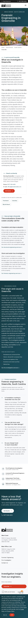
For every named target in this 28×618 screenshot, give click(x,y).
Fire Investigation (6, 560)
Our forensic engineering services (11, 273)
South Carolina (18, 47)
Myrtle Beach (6, 204)
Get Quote (8, 191)
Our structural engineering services (11, 247)
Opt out (5, 615)
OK (12, 615)
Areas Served (9, 47)
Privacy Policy (10, 611)
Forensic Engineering (7, 557)
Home (2, 47)
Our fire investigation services (10, 367)
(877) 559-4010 (11, 184)
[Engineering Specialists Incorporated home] (6, 5)
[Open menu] (26, 5)
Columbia (14, 200)
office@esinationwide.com (14, 186)
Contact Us (4, 563)
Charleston (6, 200)
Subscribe (6, 586)
